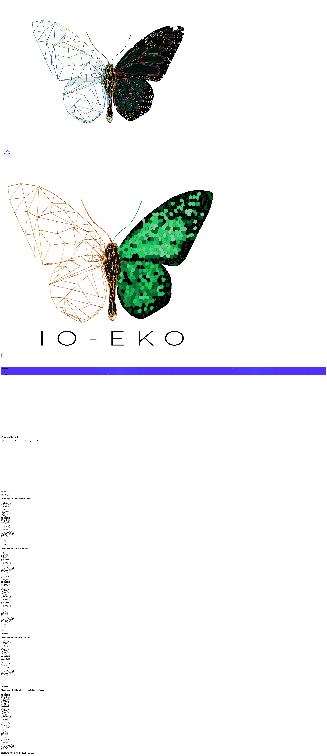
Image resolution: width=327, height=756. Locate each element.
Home (5, 371)
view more (3, 491)
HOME (6, 150)
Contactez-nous (8, 155)
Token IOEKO (8, 153)
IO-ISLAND (7, 151)
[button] (1, 630)
